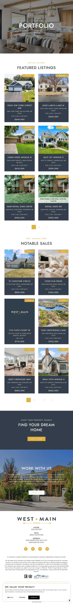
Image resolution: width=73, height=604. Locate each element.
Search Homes (36, 439)
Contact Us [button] (36, 493)
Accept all (34, 597)
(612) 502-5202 (36, 529)
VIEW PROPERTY (19, 97)
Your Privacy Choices (36, 602)
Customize (22, 597)
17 (44, 400)
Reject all (10, 597)
